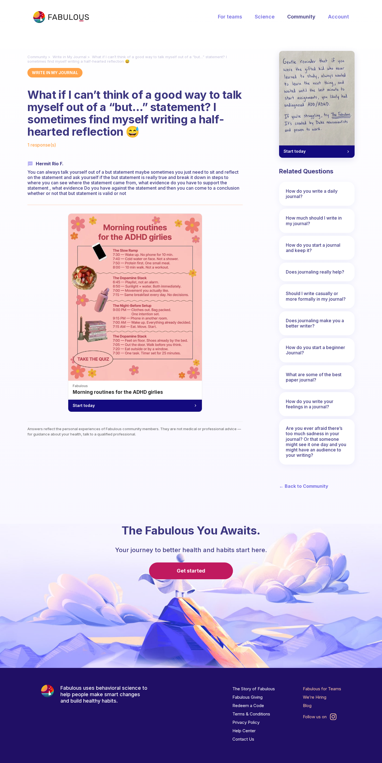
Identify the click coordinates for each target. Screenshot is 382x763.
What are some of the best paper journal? (313, 377)
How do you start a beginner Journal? (315, 350)
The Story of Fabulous (253, 688)
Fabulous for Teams (322, 688)
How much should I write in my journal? (314, 220)
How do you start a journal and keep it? (313, 247)
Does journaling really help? (315, 272)
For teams (230, 17)
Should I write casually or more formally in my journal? (316, 296)
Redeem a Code (248, 705)
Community (301, 17)
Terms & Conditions (251, 714)
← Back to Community (303, 486)
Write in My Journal (69, 57)
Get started (191, 571)
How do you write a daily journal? (312, 193)
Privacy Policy (246, 722)
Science (265, 17)
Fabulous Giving (247, 697)
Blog (307, 705)
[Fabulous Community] (61, 17)
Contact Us (243, 739)
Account (338, 17)
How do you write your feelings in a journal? (309, 404)
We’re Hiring (314, 697)
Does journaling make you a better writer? (315, 323)
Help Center (244, 730)
